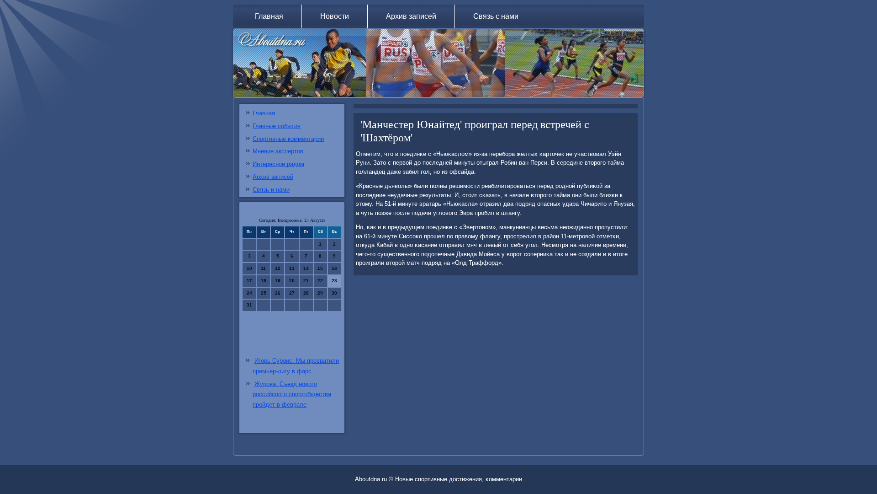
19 (277, 280)
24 (249, 292)
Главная (269, 16)
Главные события (277, 126)
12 (277, 268)
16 (334, 268)
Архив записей (411, 16)
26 (277, 292)
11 (263, 268)
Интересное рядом (278, 164)
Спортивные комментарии (288, 138)
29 (320, 292)
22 (320, 280)
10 (249, 268)
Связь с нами (495, 16)
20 (292, 280)
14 (306, 268)
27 (292, 292)
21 (306, 280)
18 (263, 280)
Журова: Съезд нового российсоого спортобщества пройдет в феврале (292, 394)
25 (263, 292)
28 (306, 292)
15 (320, 268)
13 (292, 268)
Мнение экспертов (278, 151)
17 (249, 280)
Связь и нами (271, 189)
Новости (334, 16)
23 (334, 280)
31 (249, 304)
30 (334, 292)
